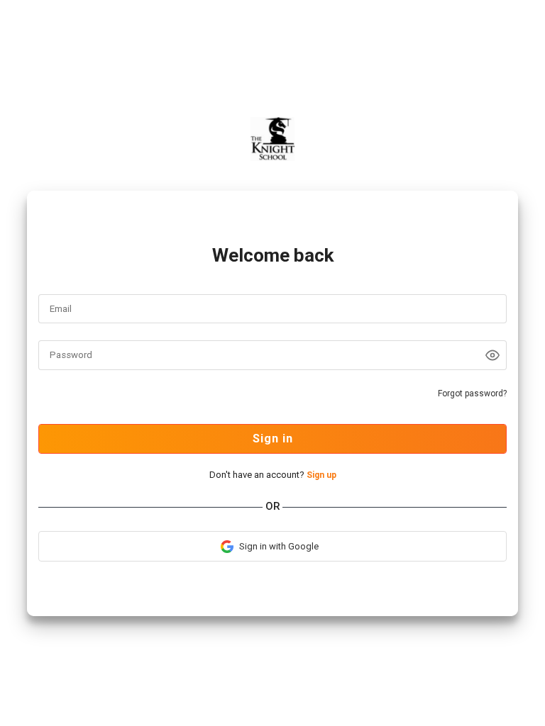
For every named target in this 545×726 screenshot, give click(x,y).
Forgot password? (472, 393)
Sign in (273, 438)
